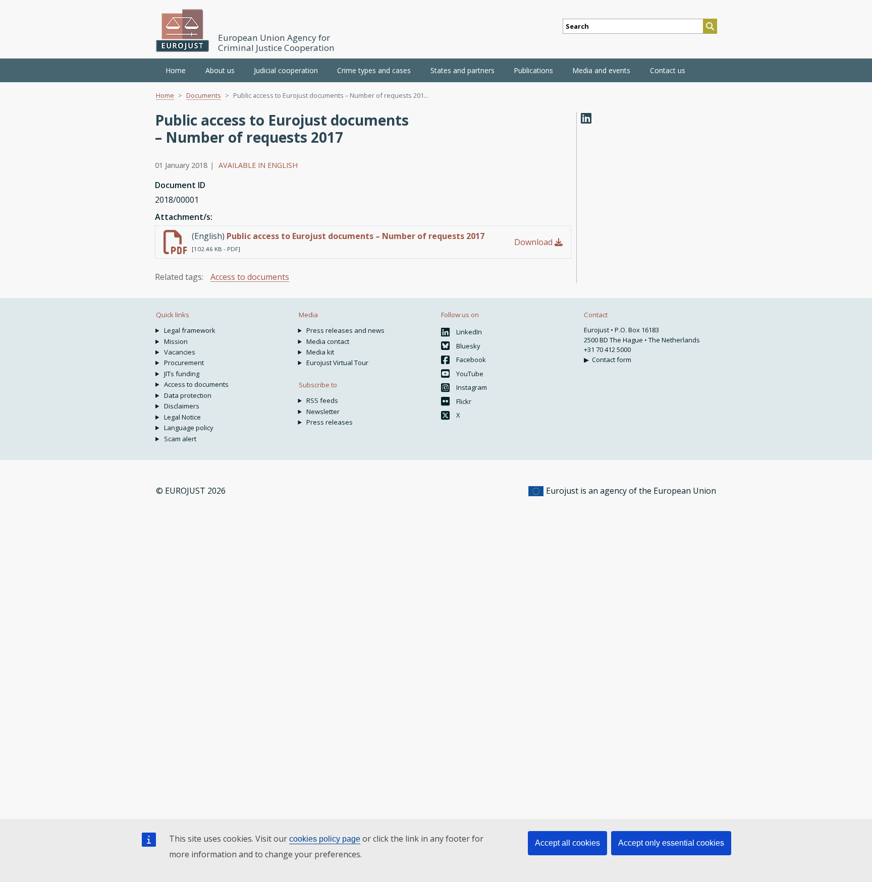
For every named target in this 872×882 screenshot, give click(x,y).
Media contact (327, 341)
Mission (176, 341)
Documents (203, 95)
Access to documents (249, 276)
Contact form (611, 359)
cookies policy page (324, 839)
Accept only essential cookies (671, 843)
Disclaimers (181, 405)
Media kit (320, 352)
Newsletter (323, 411)
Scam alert (180, 438)
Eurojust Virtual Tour (337, 362)
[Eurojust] (182, 30)
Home (176, 70)
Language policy (188, 427)
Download (534, 242)
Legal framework (189, 330)
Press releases (329, 422)
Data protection (187, 395)
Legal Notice (182, 417)
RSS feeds (322, 400)
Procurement (184, 362)
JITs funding (181, 373)
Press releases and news (345, 330)
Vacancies (179, 352)
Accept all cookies (567, 843)
